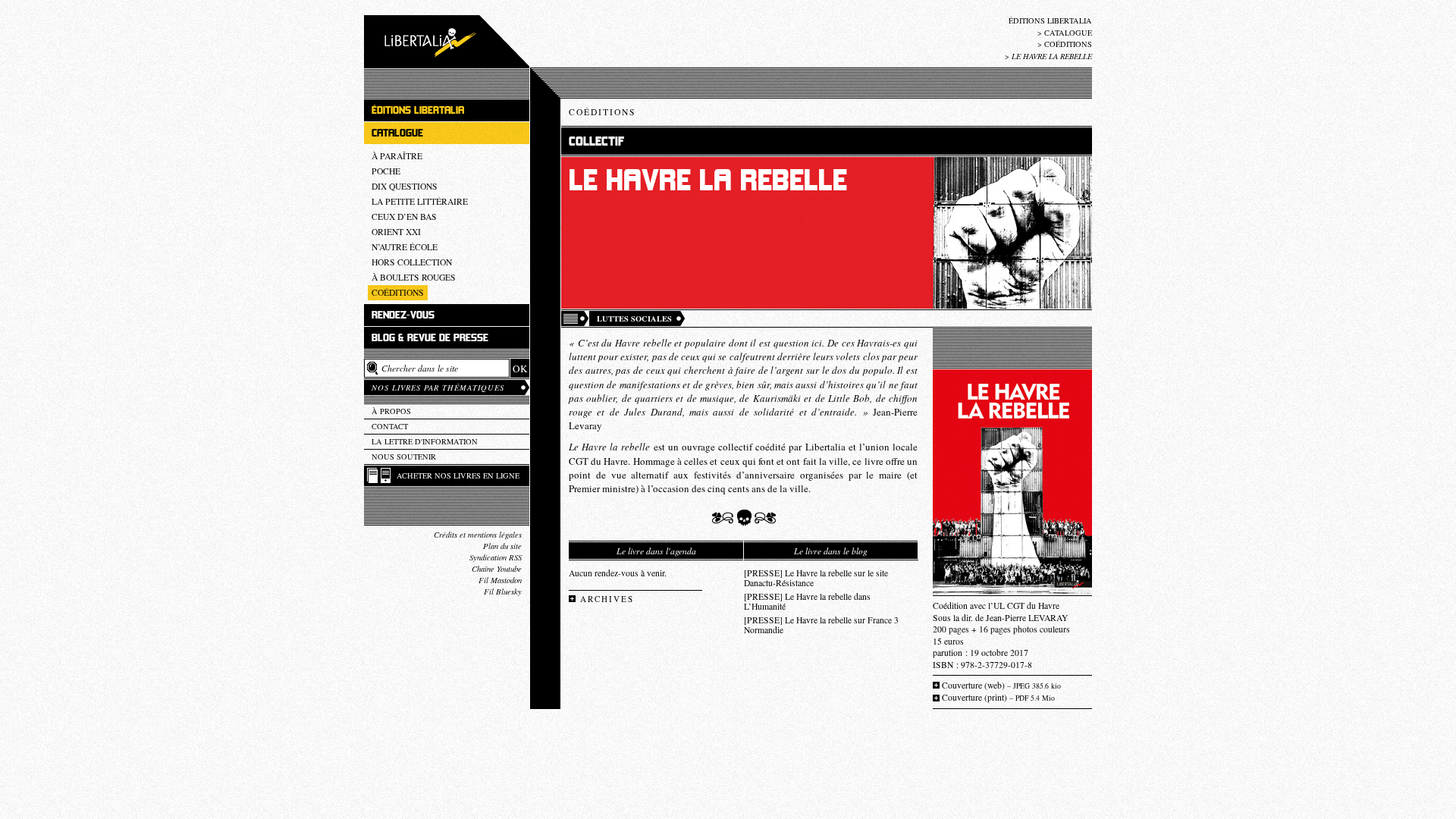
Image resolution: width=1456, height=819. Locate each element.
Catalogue (1068, 32)
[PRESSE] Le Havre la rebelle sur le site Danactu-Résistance (816, 577)
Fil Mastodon (500, 580)
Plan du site (502, 546)
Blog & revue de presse (430, 338)
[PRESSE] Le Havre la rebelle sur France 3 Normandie (821, 624)
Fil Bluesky (503, 591)
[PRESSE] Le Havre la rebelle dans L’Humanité (807, 601)
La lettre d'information (425, 441)
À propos (391, 411)
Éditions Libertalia (1050, 20)
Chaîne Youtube (497, 568)
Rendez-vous (403, 315)
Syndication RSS (495, 557)
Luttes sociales (634, 318)
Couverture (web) (1001, 685)
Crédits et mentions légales (478, 534)
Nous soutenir (404, 456)
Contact (390, 426)
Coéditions (1068, 44)
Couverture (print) (998, 697)
